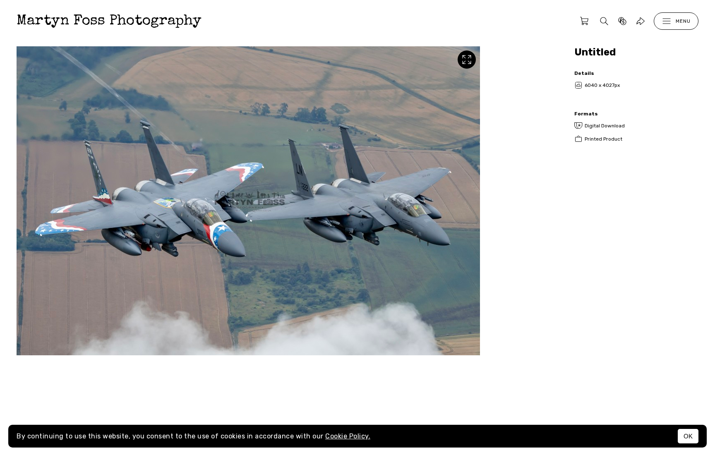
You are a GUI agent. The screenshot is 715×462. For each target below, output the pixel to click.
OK (688, 436)
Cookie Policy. (347, 436)
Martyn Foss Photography (109, 21)
